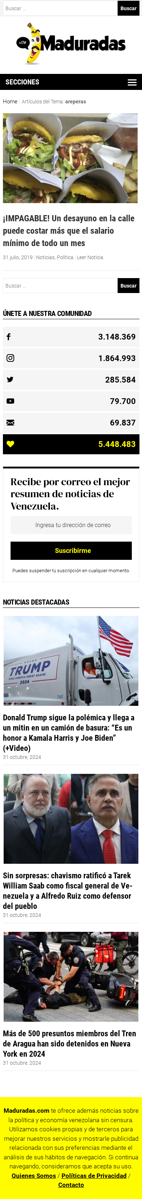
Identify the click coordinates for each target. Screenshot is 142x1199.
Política (65, 257)
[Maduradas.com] (71, 62)
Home (10, 101)
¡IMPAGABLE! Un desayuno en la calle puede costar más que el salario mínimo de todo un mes (68, 230)
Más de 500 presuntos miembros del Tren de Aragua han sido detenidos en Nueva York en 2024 (69, 1043)
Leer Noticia (90, 257)
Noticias (45, 257)
